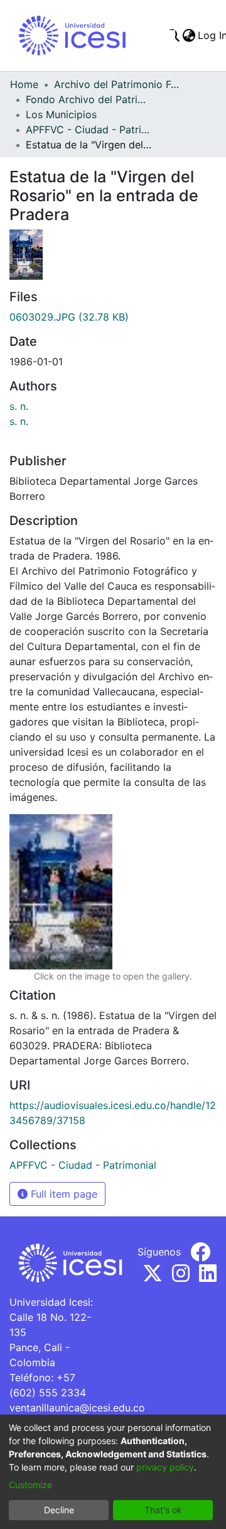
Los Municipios (61, 114)
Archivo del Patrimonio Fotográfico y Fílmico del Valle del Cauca (117, 84)
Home (24, 84)
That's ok (163, 1509)
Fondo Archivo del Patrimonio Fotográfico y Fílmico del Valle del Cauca (88, 99)
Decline (59, 1509)
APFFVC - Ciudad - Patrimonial (88, 129)
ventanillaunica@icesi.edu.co (77, 1407)
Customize (30, 1484)
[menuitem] (188, 35)
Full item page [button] (62, 1194)
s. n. (18, 406)
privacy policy (165, 1467)
